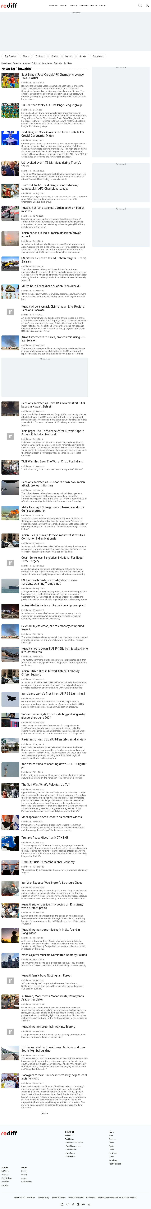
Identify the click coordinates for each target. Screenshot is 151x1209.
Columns (36, 63)
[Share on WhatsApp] (62, 1204)
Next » (45, 1113)
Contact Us (90, 1198)
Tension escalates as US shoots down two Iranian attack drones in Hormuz (53, 483)
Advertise (31, 1198)
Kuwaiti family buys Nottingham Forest (46, 975)
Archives (68, 63)
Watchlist (5, 1182)
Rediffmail (69, 1136)
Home (51, 5)
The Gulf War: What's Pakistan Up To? (45, 784)
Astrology (113, 1160)
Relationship (26, 1182)
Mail (56, 5)
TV (96, 5)
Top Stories (10, 56)
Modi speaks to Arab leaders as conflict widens (51, 817)
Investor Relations (75, 1198)
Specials (58, 63)
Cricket (55, 56)
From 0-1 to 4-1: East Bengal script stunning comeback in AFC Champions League (49, 187)
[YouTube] (83, 1204)
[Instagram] (78, 1204)
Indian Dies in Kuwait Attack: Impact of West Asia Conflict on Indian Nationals (53, 536)
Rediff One (69, 1139)
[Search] (140, 5)
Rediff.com (109, 1198)
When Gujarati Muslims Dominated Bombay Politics (54, 955)
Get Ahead (113, 1153)
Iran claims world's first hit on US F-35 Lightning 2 (53, 693)
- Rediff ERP (69, 1157)
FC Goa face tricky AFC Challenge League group (51, 105)
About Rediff (19, 1198)
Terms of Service (59, 1198)
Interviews (47, 63)
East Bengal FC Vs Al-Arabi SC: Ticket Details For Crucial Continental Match (52, 134)
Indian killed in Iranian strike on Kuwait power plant (53, 605)
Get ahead (98, 56)
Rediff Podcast (115, 1164)
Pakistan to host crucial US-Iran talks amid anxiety (53, 739)
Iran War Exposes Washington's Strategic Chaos (52, 882)
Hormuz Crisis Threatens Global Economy (47, 862)
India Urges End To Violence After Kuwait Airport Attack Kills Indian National (52, 432)
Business (40, 56)
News (62, 5)
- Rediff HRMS (70, 1150)
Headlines (6, 63)
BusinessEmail (84, 5)
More (101, 5)
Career (24, 1178)
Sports (82, 56)
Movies (69, 56)
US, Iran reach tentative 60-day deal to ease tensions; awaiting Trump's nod (49, 582)
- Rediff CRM (70, 1153)
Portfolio (4, 1185)
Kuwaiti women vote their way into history (48, 1026)
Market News (6, 1178)
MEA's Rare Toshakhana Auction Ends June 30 (51, 286)
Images (26, 63)
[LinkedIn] (89, 1204)
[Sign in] (147, 5)
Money (72, 5)
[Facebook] (73, 1204)
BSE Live (4, 1171)
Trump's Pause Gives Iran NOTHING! (44, 837)
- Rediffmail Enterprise (74, 1143)
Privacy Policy (43, 1198)
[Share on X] (67, 1204)
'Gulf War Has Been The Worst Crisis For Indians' (52, 461)
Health (24, 1171)
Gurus (92, 5)
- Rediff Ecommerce (73, 1146)
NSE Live (4, 1175)
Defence (17, 63)
